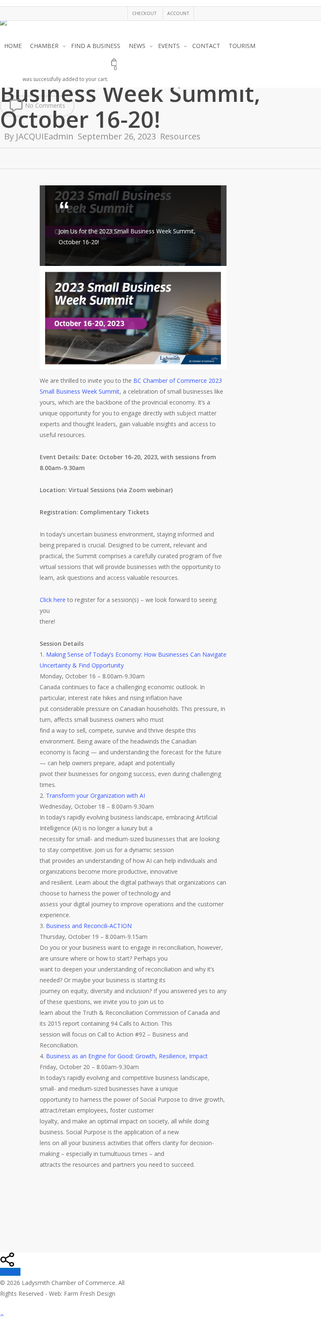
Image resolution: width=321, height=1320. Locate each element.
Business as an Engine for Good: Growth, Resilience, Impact (127, 1056)
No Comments (44, 105)
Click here (53, 600)
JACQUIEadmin (45, 136)
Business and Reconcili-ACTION (89, 926)
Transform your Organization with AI (95, 795)
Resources (180, 136)
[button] (160, 1314)
